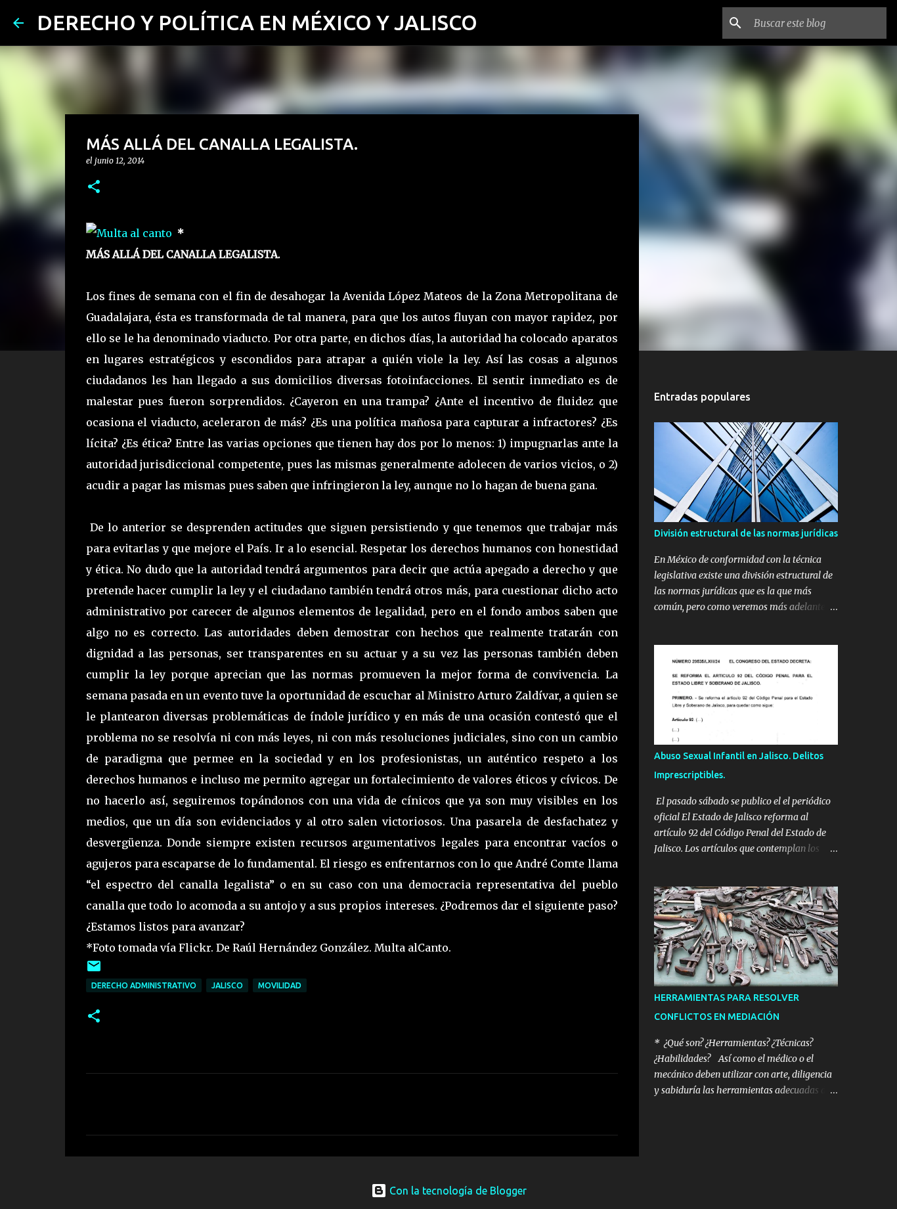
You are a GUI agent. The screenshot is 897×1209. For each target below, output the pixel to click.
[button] (94, 187)
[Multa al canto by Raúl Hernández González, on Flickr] (129, 233)
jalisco (227, 985)
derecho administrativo (143, 985)
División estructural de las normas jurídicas (746, 533)
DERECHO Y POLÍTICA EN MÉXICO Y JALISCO (257, 22)
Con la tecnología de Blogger (457, 1191)
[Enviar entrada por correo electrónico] (94, 971)
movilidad (279, 985)
